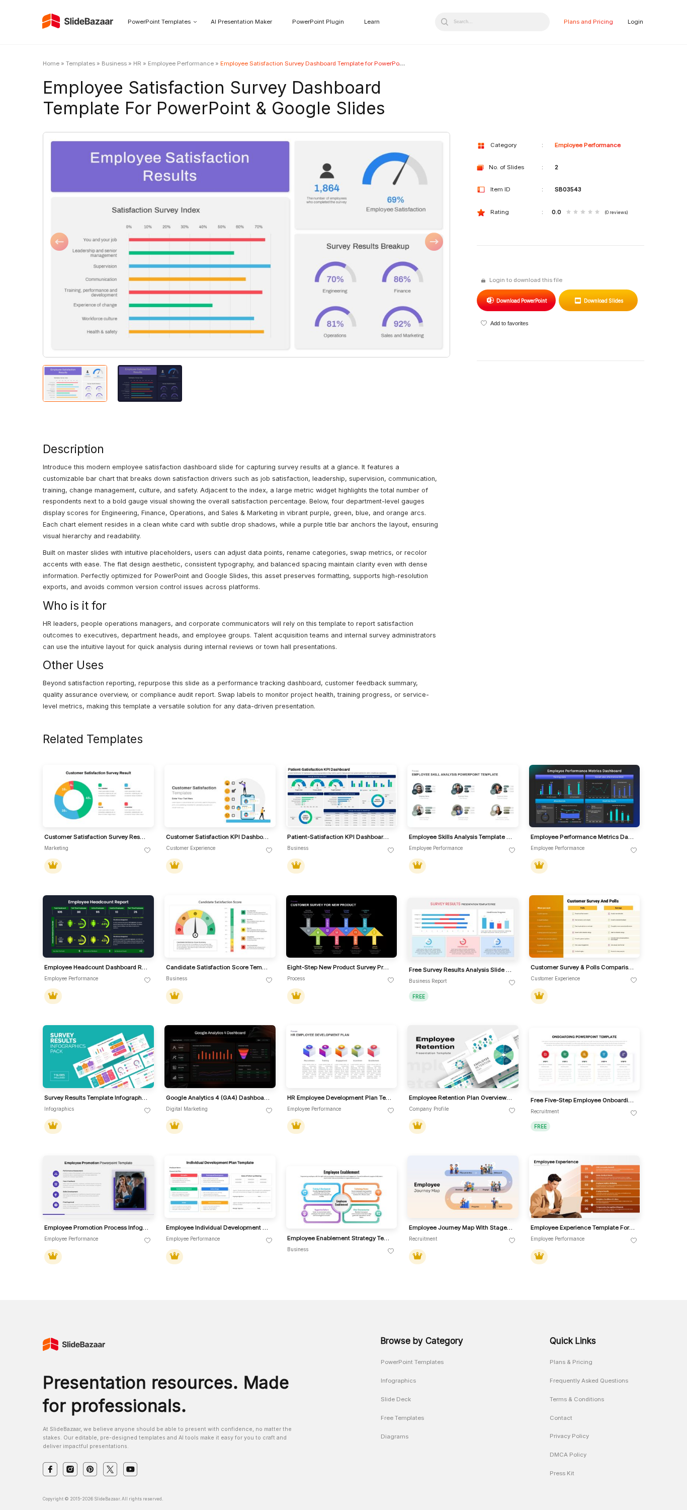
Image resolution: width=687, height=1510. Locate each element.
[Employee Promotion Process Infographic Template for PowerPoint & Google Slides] (98, 1187)
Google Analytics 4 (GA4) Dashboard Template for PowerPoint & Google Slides (218, 1098)
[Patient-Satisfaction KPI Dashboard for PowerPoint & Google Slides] (341, 796)
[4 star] (590, 212)
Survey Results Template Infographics (96, 1098)
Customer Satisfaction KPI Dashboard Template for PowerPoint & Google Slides (218, 837)
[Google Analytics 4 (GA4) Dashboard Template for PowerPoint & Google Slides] (220, 1056)
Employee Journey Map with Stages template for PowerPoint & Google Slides (461, 1228)
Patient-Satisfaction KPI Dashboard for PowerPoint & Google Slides (339, 837)
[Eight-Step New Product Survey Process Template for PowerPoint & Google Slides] (341, 926)
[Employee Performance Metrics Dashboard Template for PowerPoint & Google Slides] (584, 796)
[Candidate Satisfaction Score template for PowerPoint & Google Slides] (220, 926)
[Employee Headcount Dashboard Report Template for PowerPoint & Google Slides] (98, 926)
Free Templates (402, 1417)
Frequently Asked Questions (589, 1380)
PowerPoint (521, 301)
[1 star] (568, 212)
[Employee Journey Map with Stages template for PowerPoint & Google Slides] (463, 1187)
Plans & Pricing (571, 1361)
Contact (561, 1417)
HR (137, 63)
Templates (80, 63)
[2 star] (575, 212)
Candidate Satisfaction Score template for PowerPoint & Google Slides (218, 967)
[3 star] (582, 212)
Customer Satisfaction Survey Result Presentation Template (96, 837)
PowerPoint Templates (159, 21)
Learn (372, 21)
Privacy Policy (569, 1436)
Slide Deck (396, 1399)
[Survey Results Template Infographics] (98, 1056)
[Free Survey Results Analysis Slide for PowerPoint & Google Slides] (463, 929)
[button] (144, 245)
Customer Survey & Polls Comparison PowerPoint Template (583, 967)
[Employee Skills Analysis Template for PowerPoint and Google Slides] (463, 796)
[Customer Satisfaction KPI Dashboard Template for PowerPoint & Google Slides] (220, 796)
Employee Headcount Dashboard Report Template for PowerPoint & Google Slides (96, 967)
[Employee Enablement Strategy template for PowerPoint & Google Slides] (341, 1197)
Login (635, 21)
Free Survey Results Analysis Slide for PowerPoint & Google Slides (461, 970)
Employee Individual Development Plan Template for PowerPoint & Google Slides (218, 1228)
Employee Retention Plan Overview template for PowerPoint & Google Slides (461, 1098)
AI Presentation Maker (241, 21)
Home (51, 63)
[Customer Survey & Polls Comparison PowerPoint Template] (584, 926)
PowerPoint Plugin (318, 21)
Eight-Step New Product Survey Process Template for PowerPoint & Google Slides (339, 967)
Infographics (398, 1380)
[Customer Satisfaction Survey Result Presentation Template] (98, 796)
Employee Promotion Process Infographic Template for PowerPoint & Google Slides (96, 1228)
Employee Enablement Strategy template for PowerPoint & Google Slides (339, 1238)
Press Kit (562, 1473)
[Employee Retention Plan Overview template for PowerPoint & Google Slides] (463, 1056)
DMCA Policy (568, 1454)
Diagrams (394, 1436)
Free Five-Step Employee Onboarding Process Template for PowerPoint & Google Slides (583, 1100)
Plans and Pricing (588, 21)
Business (114, 63)
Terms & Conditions (577, 1399)
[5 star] (597, 212)
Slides (603, 301)
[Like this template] (147, 850)
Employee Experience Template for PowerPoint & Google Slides (583, 1228)
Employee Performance (181, 63)
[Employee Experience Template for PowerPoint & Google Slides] (584, 1187)
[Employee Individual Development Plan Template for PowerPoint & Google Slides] (220, 1187)
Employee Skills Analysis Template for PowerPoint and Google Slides (461, 837)
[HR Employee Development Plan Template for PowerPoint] (341, 1056)
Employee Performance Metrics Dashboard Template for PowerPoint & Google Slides (583, 837)
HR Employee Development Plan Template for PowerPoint (339, 1098)
